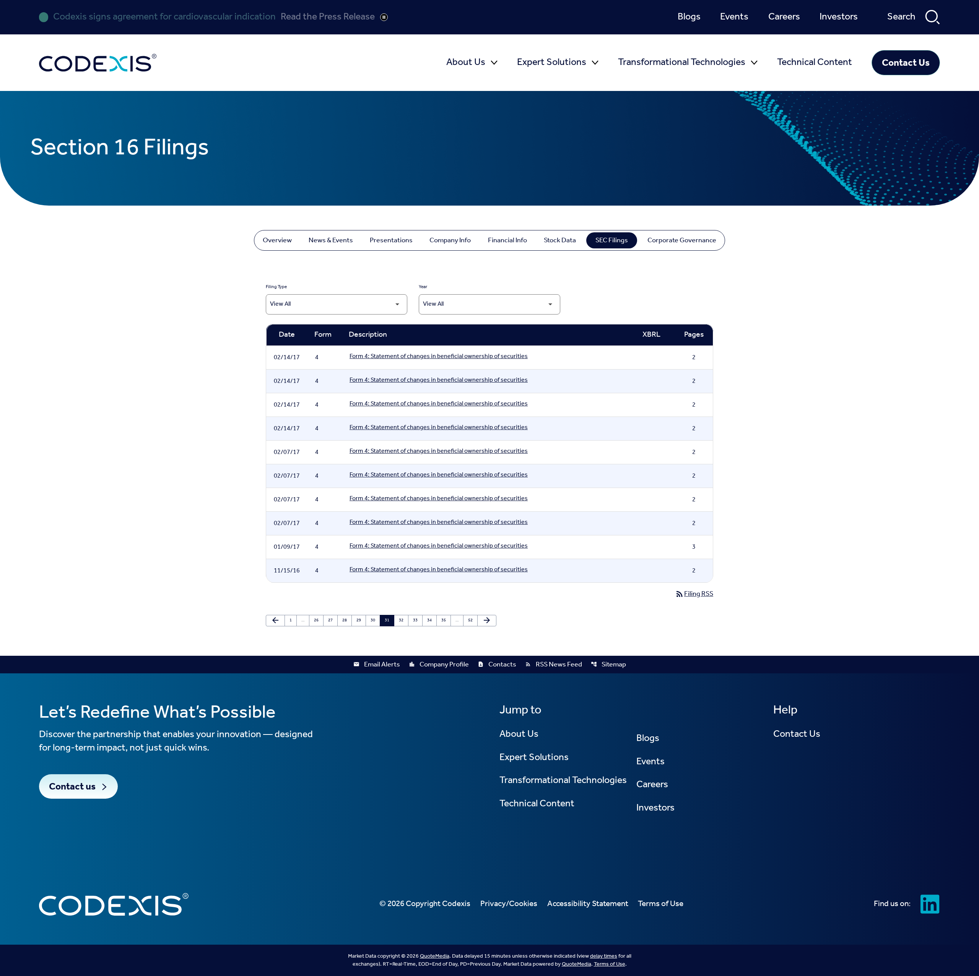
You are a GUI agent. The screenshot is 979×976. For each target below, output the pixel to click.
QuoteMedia (434, 956)
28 (346, 620)
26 (318, 620)
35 (445, 620)
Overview (277, 240)
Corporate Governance (681, 240)
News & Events (331, 240)
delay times (603, 956)
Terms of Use (609, 964)
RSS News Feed (553, 664)
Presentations (391, 240)
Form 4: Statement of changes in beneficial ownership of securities (439, 357)
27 (332, 620)
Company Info (450, 240)
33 (417, 620)
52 (472, 620)
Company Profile (439, 664)
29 (360, 620)
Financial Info (507, 240)
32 (402, 620)
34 (431, 620)
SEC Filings (611, 240)
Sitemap (608, 664)
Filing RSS (694, 593)
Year (423, 287)
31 (388, 620)
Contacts (497, 664)
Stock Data (560, 240)
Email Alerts (376, 664)
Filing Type (276, 287)
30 (374, 620)
